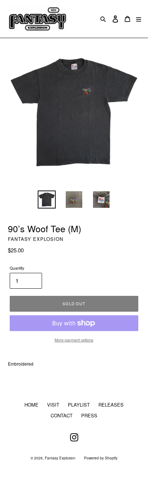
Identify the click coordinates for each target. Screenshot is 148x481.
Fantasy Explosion (60, 458)
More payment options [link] (74, 340)
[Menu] (139, 18)
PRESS (89, 415)
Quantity (17, 268)
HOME (31, 404)
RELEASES (111, 404)
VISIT (53, 404)
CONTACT (62, 415)
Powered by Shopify (100, 458)
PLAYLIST (79, 404)
